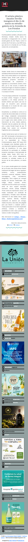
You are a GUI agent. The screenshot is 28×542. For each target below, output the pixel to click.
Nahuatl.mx (21, 540)
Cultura (17, 225)
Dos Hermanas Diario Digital (13, 536)
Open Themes (12, 540)
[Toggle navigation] (24, 3)
